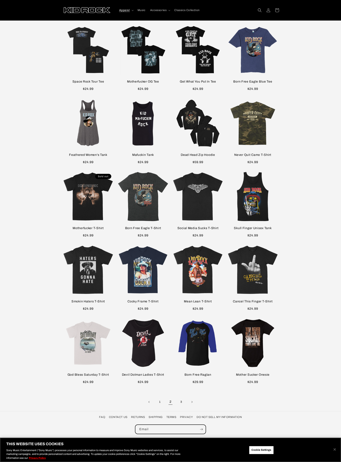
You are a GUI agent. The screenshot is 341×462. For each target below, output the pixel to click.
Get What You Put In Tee (198, 81)
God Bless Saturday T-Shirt (88, 374)
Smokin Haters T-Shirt (88, 301)
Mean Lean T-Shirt (198, 301)
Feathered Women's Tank (88, 154)
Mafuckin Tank (143, 154)
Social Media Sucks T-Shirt (198, 228)
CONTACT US (118, 417)
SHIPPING (156, 417)
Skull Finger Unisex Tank (253, 228)
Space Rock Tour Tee (88, 81)
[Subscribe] (201, 429)
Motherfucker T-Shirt (88, 228)
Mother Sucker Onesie (253, 374)
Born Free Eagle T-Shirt (143, 228)
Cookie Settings (261, 450)
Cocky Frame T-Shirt (143, 301)
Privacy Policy (37, 457)
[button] (126, 10)
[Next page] (191, 402)
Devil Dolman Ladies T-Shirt (143, 374)
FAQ (102, 417)
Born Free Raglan (198, 374)
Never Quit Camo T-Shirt (252, 154)
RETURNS (138, 417)
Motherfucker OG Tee (143, 81)
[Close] (334, 449)
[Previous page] (149, 402)
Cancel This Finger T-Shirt (253, 301)
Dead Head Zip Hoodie (198, 154)
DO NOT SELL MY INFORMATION (219, 417)
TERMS (171, 417)
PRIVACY (186, 417)
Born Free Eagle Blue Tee (252, 81)
